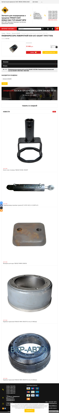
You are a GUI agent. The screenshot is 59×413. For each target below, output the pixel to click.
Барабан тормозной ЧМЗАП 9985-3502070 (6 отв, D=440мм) (20, 380)
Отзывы (5, 66)
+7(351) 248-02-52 (52, 18)
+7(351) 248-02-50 (52, 12)
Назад (4, 83)
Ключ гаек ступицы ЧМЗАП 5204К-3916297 (15, 170)
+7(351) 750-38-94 (52, 14)
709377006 (26, 70)
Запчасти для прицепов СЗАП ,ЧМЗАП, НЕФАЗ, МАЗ (16, 2)
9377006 (35, 69)
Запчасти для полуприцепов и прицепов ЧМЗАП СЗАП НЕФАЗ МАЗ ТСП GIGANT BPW (14, 17)
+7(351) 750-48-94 (52, 17)
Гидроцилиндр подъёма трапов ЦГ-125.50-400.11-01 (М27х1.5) (20, 205)
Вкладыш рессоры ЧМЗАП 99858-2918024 (15, 263)
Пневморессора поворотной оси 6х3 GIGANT (20, 69)
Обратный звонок (52, 19)
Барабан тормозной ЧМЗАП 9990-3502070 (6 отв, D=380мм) (20, 321)
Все (54, 111)
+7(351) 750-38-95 (52, 11)
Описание (5, 62)
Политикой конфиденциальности (34, 406)
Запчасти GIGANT (7, 79)
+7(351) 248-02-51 (52, 15)
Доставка (35, 2)
